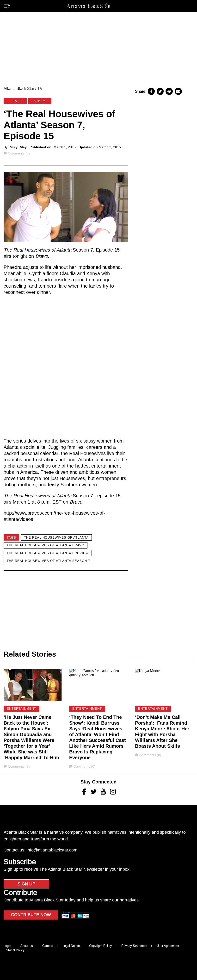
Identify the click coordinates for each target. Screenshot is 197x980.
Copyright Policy (100, 946)
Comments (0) (19, 153)
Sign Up (26, 883)
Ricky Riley (17, 147)
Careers (47, 946)
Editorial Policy (14, 950)
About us (26, 946)
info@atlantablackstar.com (52, 850)
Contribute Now (31, 914)
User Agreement (168, 946)
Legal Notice (71, 946)
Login (7, 946)
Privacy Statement (134, 946)
